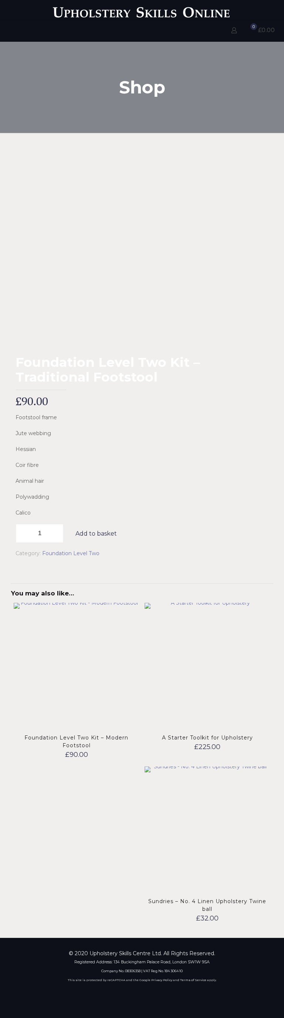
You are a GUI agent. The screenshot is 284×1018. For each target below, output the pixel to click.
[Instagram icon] (157, 991)
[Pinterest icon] (147, 991)
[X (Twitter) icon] (137, 991)
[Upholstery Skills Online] (142, 10)
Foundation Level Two (70, 553)
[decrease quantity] (23, 533)
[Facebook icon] (127, 991)
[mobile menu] (6, 31)
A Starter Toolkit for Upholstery (207, 737)
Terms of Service (193, 980)
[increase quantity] (55, 533)
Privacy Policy (161, 980)
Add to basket (96, 533)
